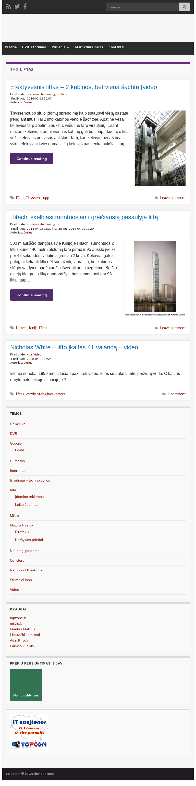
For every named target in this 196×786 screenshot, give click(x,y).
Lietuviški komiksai (25, 635)
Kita (29, 354)
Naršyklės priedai (29, 540)
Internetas (18, 471)
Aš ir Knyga (19, 640)
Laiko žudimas (26, 504)
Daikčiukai (18, 424)
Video (65, 94)
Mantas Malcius (22, 629)
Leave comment (173, 197)
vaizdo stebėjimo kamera (46, 394)
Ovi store (17, 560)
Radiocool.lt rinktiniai (26, 570)
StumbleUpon (21, 580)
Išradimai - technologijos (43, 94)
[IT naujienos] (29, 733)
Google (16, 443)
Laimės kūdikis (22, 646)
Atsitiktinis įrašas (89, 47)
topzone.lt (18, 618)
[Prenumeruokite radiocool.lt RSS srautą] (8, 5)
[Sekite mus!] (17, 5)
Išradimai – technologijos (30, 480)
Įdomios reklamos (29, 497)
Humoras (17, 461)
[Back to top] (184, 774)
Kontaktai (116, 47)
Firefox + (22, 532)
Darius (27, 102)
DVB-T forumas (34, 47)
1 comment (177, 394)
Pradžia (11, 47)
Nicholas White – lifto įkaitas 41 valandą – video (74, 347)
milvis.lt (16, 623)
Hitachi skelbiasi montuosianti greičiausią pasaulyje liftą (84, 217)
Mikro (14, 515)
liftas (20, 197)
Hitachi (21, 328)
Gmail (19, 450)
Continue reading (32, 159)
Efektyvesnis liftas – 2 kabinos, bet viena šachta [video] (84, 86)
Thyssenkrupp (37, 197)
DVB (13, 434)
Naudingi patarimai (25, 551)
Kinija (33, 328)
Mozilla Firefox (21, 525)
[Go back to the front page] (98, 28)
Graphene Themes (41, 774)
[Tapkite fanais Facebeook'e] (25, 5)
